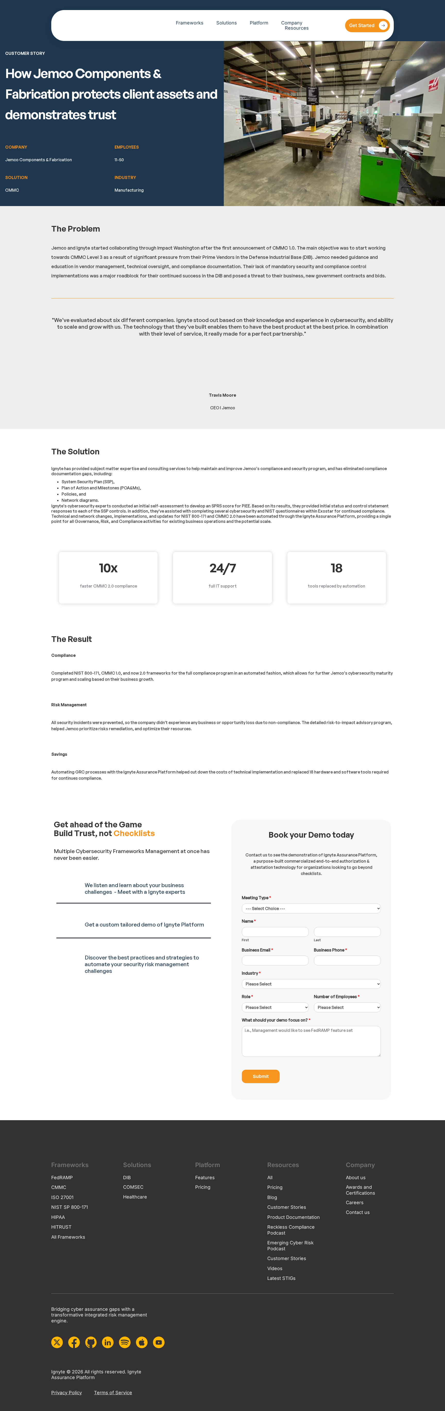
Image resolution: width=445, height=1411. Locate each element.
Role (247, 996)
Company (291, 23)
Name (249, 921)
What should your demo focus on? (276, 1020)
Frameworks (189, 23)
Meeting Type (256, 897)
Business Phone (330, 950)
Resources (297, 28)
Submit (261, 1076)
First (245, 940)
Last (317, 940)
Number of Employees (337, 996)
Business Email (257, 950)
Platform (259, 23)
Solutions (226, 23)
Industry (251, 973)
